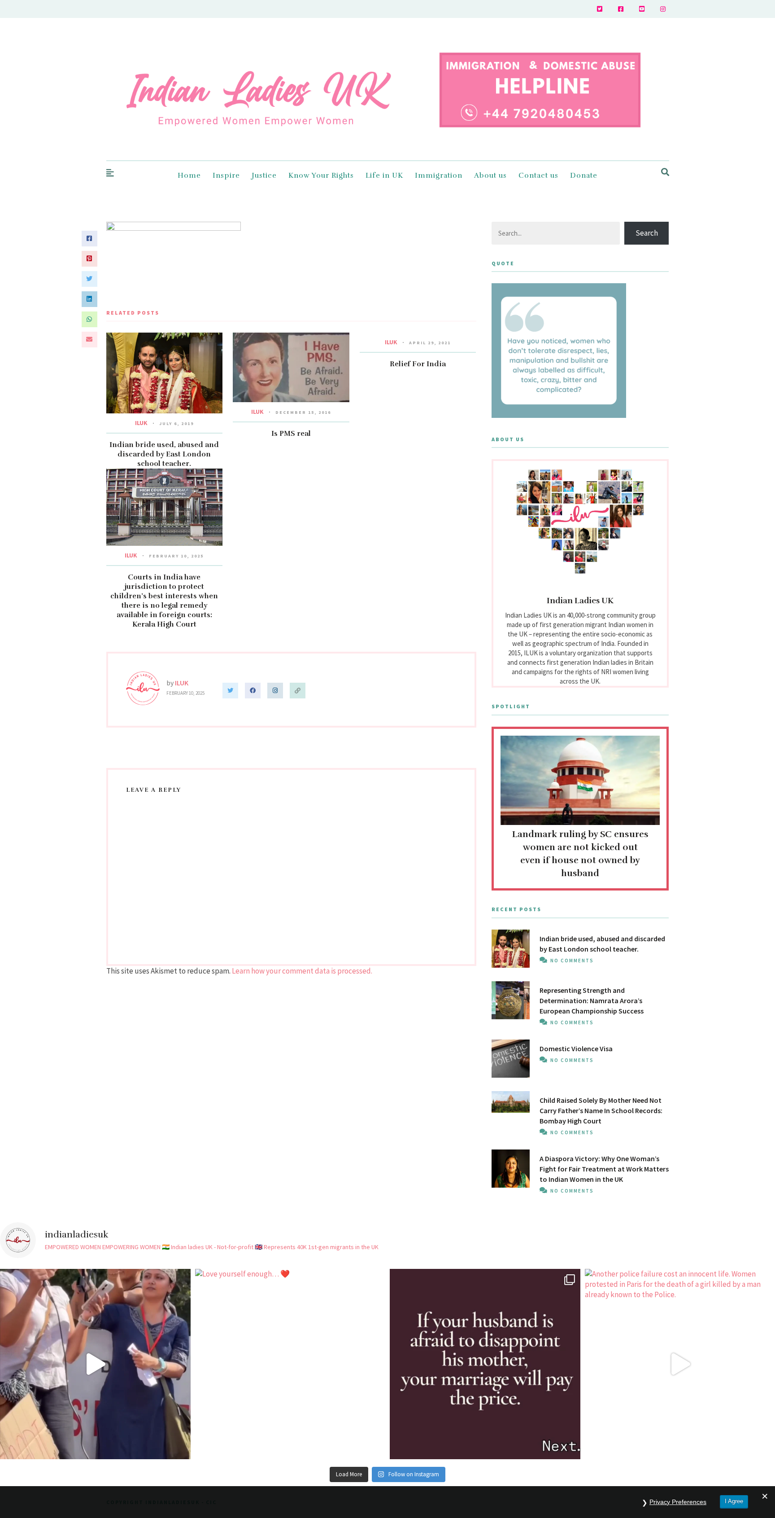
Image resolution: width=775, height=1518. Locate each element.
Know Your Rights (321, 175)
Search (647, 233)
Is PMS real (291, 433)
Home (189, 175)
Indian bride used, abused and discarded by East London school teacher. (164, 454)
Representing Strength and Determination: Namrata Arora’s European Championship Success (592, 1000)
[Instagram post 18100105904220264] (485, 1364)
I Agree (734, 1501)
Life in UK (384, 175)
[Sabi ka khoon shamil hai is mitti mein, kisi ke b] (95, 1364)
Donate (583, 175)
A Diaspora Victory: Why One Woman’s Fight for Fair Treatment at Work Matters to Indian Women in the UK (604, 1169)
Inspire (226, 175)
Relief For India (418, 364)
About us (490, 175)
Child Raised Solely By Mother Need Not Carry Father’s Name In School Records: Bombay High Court (601, 1110)
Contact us (538, 175)
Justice (264, 175)
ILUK (141, 423)
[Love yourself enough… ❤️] (290, 1364)
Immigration (438, 175)
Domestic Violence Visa (576, 1048)
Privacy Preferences (677, 1501)
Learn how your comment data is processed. (302, 971)
